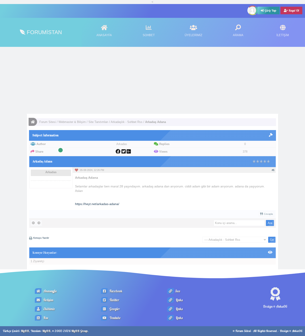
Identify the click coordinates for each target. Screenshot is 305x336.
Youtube (114, 318)
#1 (273, 170)
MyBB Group (79, 331)
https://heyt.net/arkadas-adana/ (97, 204)
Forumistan (43, 32)
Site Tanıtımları (98, 122)
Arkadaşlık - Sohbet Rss (126, 122)
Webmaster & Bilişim (72, 122)
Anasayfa (49, 291)
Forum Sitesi (47, 122)
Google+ (114, 309)
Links (179, 300)
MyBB (25, 331)
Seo (177, 291)
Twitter (114, 300)
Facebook (115, 291)
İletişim (48, 300)
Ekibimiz (49, 309)
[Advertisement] (152, 80)
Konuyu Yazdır (41, 237)
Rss (45, 318)
